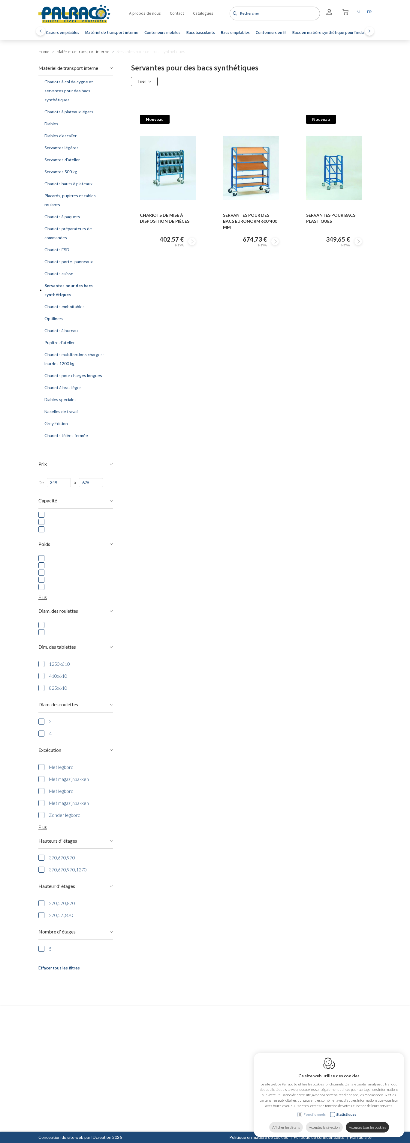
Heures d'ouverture (339, 1052)
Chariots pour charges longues (73, 375)
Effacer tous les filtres (59, 967)
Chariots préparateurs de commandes (68, 233)
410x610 (58, 676)
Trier (141, 81)
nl (359, 12)
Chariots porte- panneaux (68, 261)
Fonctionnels (314, 1114)
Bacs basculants (200, 33)
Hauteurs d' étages (57, 841)
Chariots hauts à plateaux (68, 183)
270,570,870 (62, 903)
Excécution (49, 750)
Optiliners (53, 318)
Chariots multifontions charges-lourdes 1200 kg (74, 359)
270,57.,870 (61, 915)
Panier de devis (189, 1070)
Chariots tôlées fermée (66, 435)
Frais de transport (192, 1091)
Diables (51, 123)
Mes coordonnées (192, 1062)
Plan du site (361, 1137)
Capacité (47, 500)
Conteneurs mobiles (162, 33)
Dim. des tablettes (57, 647)
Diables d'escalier (60, 135)
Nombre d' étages (57, 931)
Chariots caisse (58, 273)
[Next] (369, 31)
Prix (42, 464)
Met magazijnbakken (69, 779)
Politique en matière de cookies (258, 1137)
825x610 (58, 688)
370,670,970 (62, 857)
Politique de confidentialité (319, 1137)
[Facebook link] (41, 1074)
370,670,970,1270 (68, 869)
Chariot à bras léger (62, 387)
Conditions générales (195, 1083)
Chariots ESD (56, 249)
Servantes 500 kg (60, 171)
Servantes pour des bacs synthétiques (68, 290)
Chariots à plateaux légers (68, 111)
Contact (177, 13)
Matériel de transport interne (111, 33)
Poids (44, 544)
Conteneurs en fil (271, 33)
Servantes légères (61, 147)
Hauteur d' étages (56, 886)
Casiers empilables (62, 33)
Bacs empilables (235, 33)
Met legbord (61, 767)
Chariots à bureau (61, 330)
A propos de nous (145, 13)
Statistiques (346, 1114)
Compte (185, 1052)
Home (43, 51)
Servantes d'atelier (62, 159)
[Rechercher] (234, 13)
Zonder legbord (64, 815)
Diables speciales (60, 399)
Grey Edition (56, 423)
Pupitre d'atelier (59, 342)
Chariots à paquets (62, 216)
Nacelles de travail (61, 411)
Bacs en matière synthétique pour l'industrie (332, 33)
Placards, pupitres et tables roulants (70, 200)
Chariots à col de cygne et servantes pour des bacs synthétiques (68, 90)
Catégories (122, 1052)
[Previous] (40, 31)
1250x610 (59, 664)
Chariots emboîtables (64, 306)
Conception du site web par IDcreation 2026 (80, 1137)
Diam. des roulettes (58, 611)
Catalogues (203, 13)
